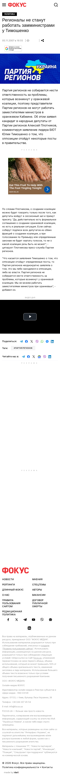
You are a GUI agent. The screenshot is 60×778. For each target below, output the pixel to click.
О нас (5, 594)
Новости (8, 579)
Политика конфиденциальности (20, 767)
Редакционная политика (12, 613)
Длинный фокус (13, 589)
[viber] (41, 619)
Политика (9, 14)
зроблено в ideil (11, 773)
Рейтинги (8, 584)
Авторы (37, 589)
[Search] (55, 4)
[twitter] (16, 619)
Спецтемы (39, 584)
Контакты (47, 767)
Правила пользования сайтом (11, 603)
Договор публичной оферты (39, 603)
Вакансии (38, 594)
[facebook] (8, 619)
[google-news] (50, 619)
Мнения (37, 579)
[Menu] (4, 4)
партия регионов (23, 348)
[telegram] (25, 619)
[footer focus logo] (15, 570)
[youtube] (33, 619)
